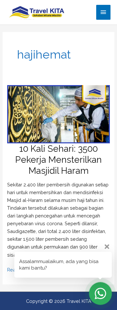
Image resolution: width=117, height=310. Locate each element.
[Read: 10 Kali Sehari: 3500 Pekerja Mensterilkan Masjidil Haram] (58, 113)
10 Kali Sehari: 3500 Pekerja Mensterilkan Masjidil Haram (58, 159)
